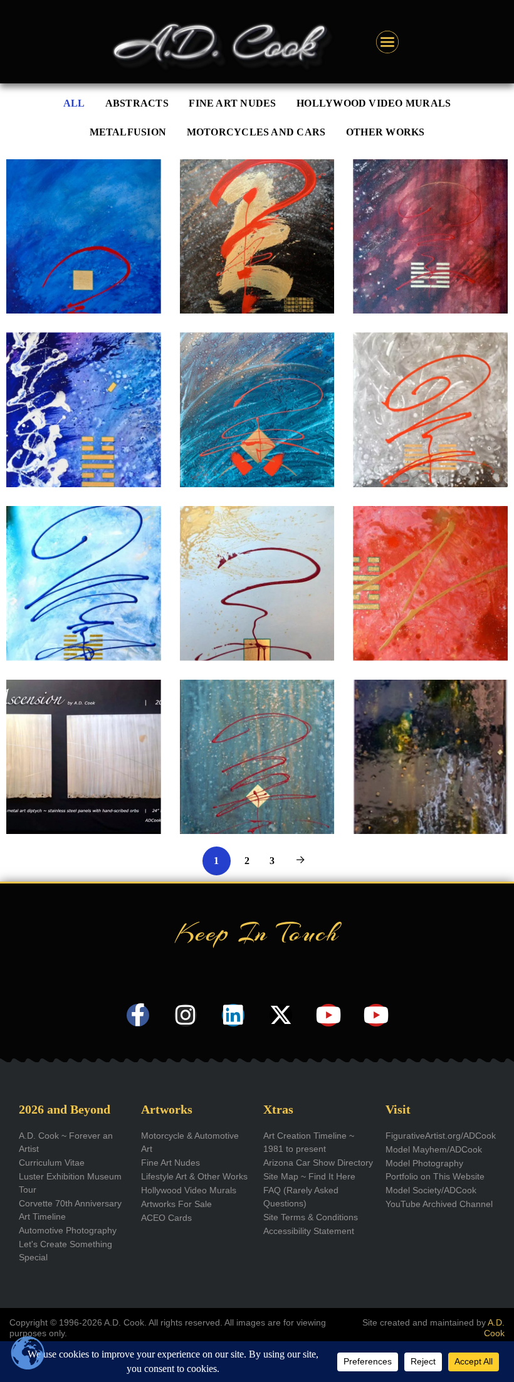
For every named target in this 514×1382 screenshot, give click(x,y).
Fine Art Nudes (232, 103)
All (74, 103)
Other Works (385, 132)
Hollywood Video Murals (373, 103)
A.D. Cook (494, 1327)
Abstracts (137, 103)
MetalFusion (128, 132)
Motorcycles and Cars (256, 132)
